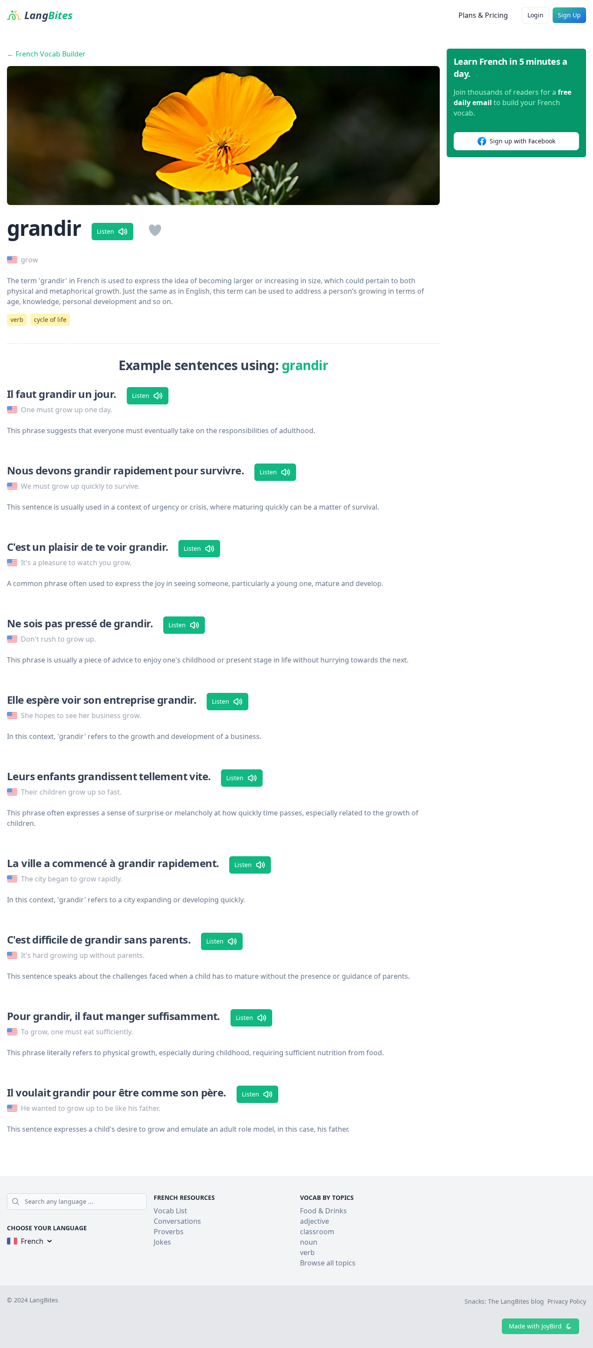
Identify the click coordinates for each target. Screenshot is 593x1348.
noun (308, 1242)
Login (535, 15)
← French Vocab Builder (46, 54)
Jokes (162, 1242)
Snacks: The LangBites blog (504, 1301)
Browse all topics (328, 1263)
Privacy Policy (566, 1301)
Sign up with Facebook (522, 141)
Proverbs (169, 1231)
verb (16, 319)
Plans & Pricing (483, 15)
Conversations (177, 1221)
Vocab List (170, 1211)
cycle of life (50, 319)
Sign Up (569, 15)
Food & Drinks (323, 1211)
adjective (314, 1221)
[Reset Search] (144, 1201)
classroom (317, 1231)
